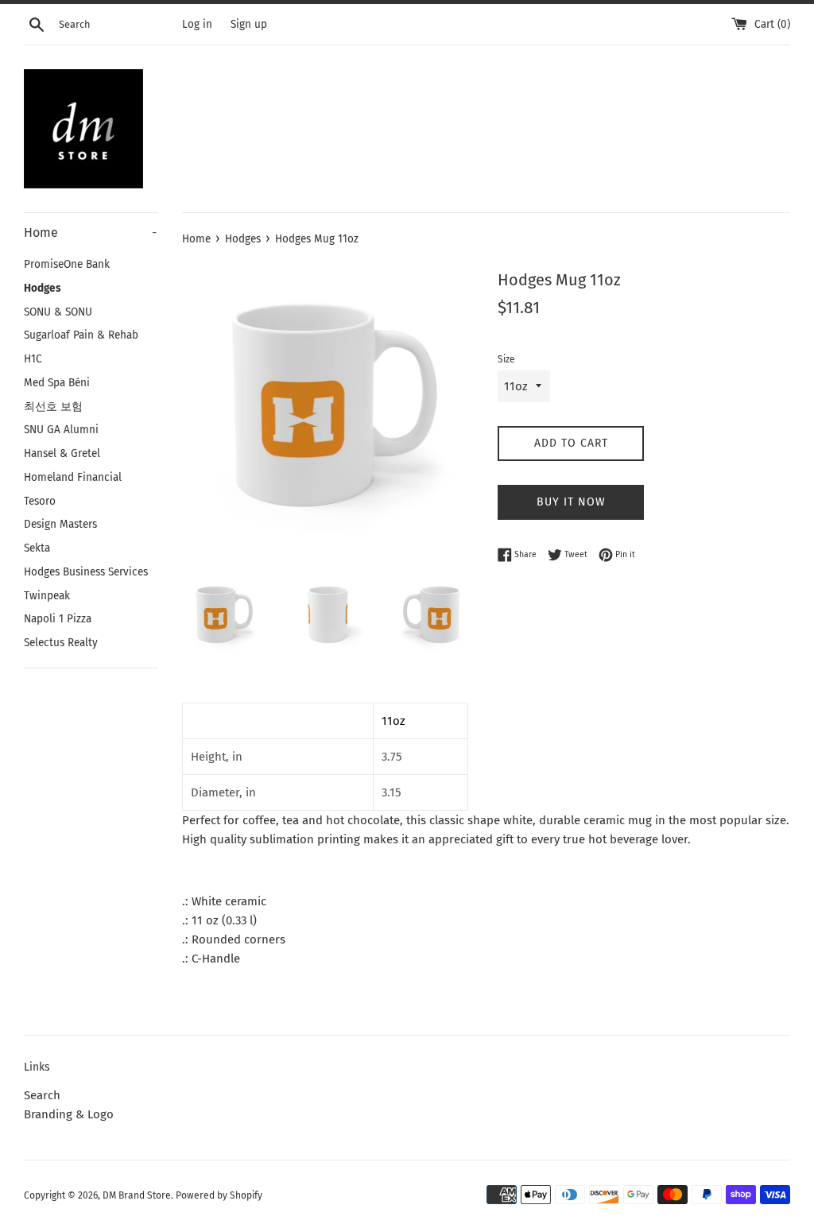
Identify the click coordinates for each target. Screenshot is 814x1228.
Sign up (249, 24)
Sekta (37, 548)
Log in (197, 24)
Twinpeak (47, 595)
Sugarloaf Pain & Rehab (81, 335)
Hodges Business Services (86, 572)
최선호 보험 (53, 406)
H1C (33, 359)
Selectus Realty (61, 642)
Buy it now (571, 502)
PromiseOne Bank (67, 264)
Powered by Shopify (219, 1195)
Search (42, 1095)
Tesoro (40, 501)
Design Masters (60, 524)
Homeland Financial (73, 477)
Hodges (42, 288)
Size (506, 359)
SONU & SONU (58, 312)
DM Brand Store (137, 1195)
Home (90, 232)
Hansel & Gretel (62, 453)
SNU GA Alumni (61, 429)
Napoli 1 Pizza (57, 619)
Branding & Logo (69, 1114)
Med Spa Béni (57, 382)
